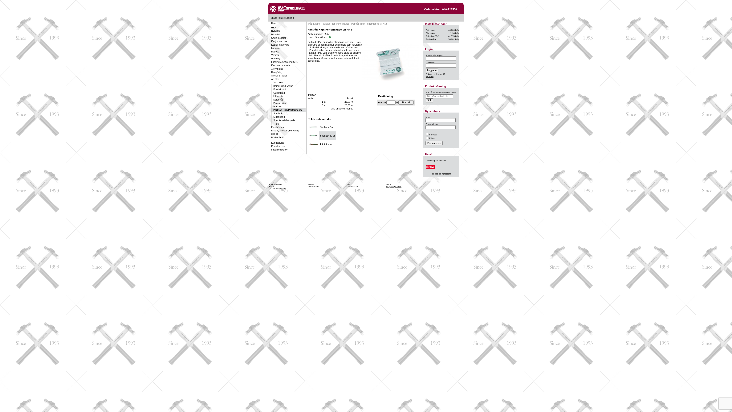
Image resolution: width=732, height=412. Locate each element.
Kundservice (277, 143)
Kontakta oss (278, 146)
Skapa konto (277, 18)
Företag (433, 135)
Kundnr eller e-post (434, 55)
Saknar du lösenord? (435, 74)
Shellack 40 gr (327, 135)
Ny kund (429, 76)
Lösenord (430, 62)
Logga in (290, 18)
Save (431, 166)
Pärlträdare (326, 144)
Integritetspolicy (279, 149)
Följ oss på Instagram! (441, 174)
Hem (273, 23)
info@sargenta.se (393, 186)
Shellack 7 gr (327, 127)
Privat (432, 138)
